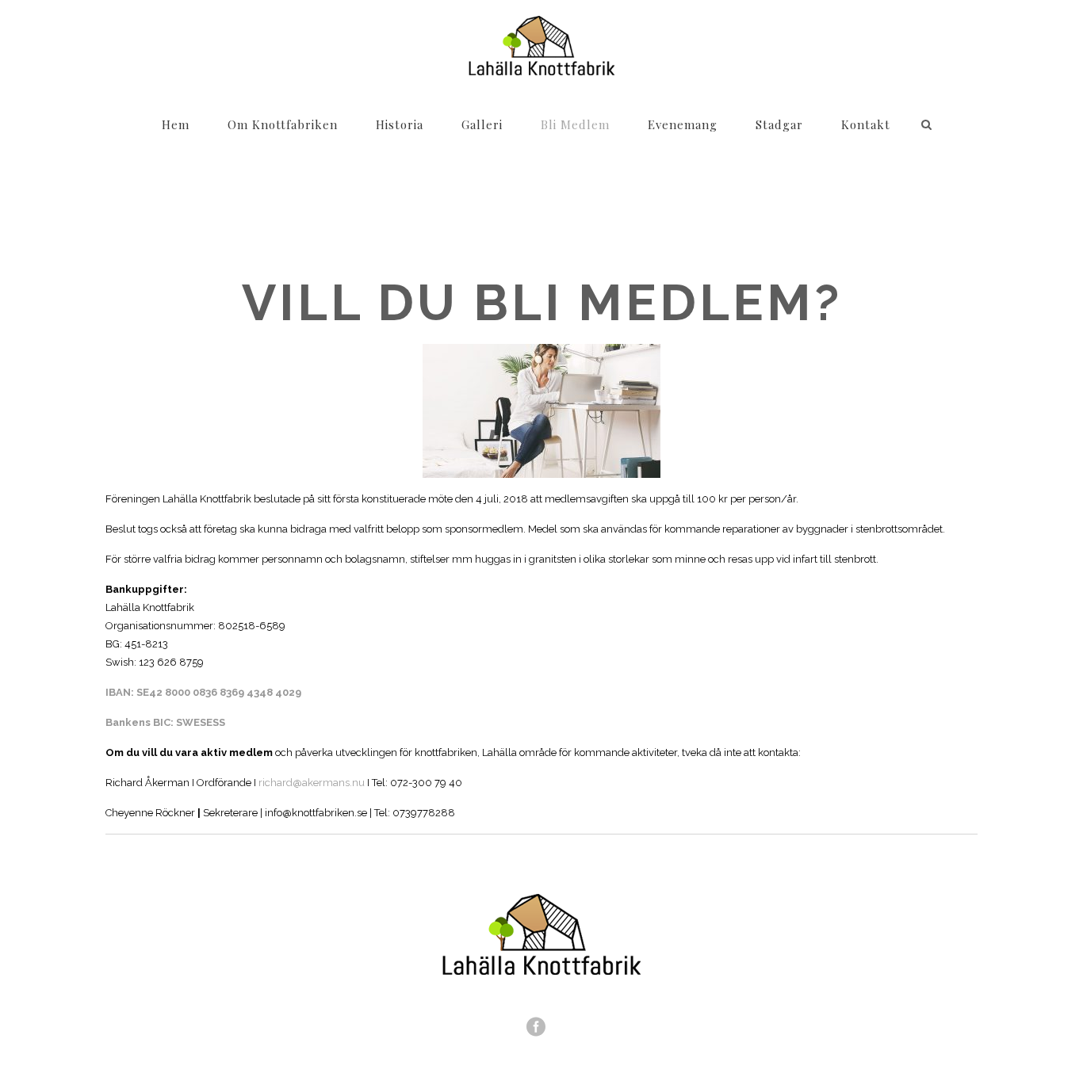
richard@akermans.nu (311, 783)
